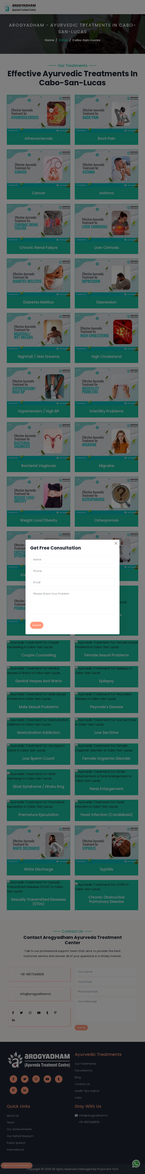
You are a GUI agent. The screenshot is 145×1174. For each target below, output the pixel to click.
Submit (36, 625)
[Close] (116, 543)
